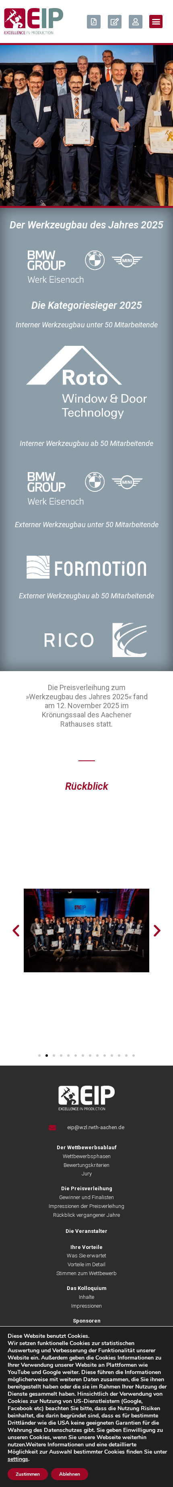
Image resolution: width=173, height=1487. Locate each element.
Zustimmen (28, 1474)
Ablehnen (69, 1474)
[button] (156, 21)
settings (18, 1459)
